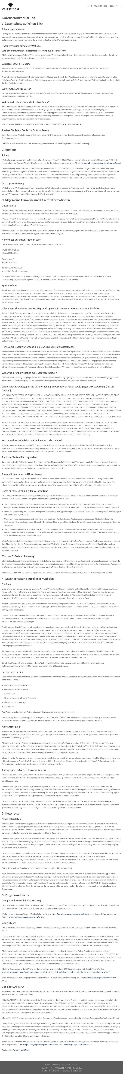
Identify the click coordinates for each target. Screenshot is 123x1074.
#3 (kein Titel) (67, 1064)
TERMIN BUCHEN (100, 6)
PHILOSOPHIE (114, 6)
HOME (89, 6)
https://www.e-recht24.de (18, 1050)
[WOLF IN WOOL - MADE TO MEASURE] (10, 6)
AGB (76, 1064)
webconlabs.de (75, 1071)
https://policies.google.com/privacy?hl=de (26, 917)
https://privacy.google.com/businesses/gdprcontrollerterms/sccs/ (82, 972)
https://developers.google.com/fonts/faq (69, 914)
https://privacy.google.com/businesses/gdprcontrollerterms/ (27, 972)
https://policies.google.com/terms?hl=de (75, 1044)
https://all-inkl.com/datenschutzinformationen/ (101, 163)
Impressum (56, 1064)
